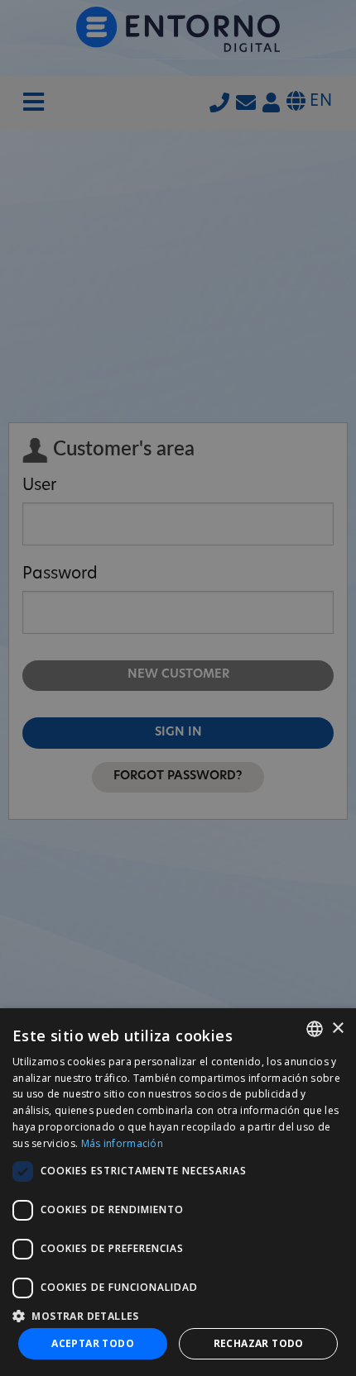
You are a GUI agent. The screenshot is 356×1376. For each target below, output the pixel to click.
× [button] (337, 1028)
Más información (122, 1143)
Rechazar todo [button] (259, 1343)
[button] (178, 1314)
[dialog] (178, 1192)
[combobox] (314, 1029)
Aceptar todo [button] (92, 1343)
